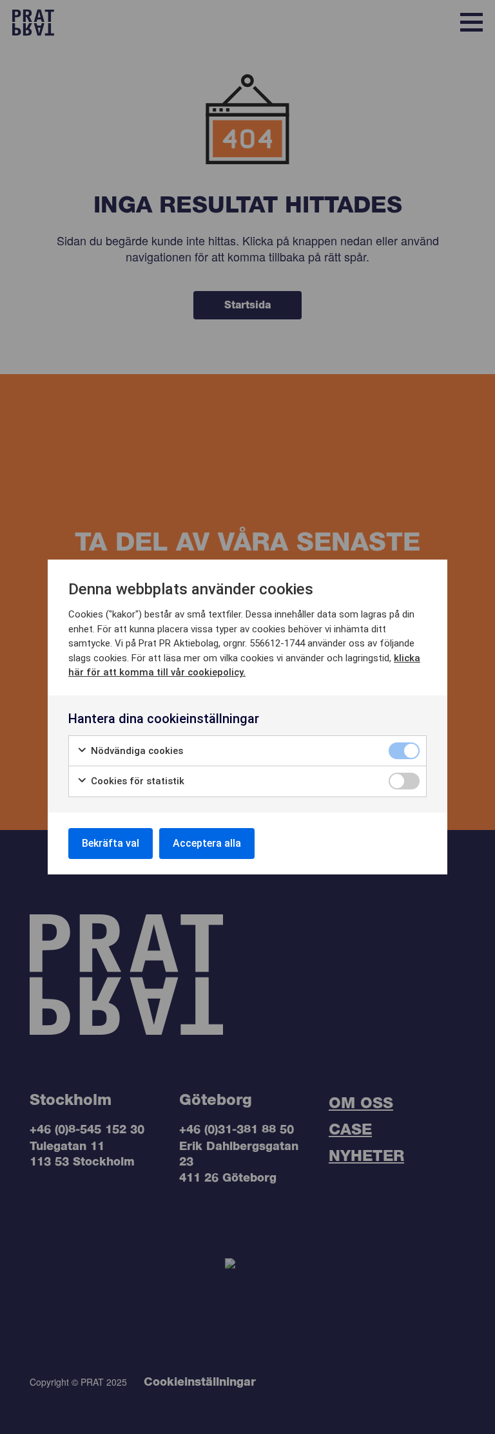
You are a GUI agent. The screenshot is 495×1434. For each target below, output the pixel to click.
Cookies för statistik (136, 781)
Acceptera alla (207, 843)
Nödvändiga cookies (135, 751)
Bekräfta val (110, 843)
